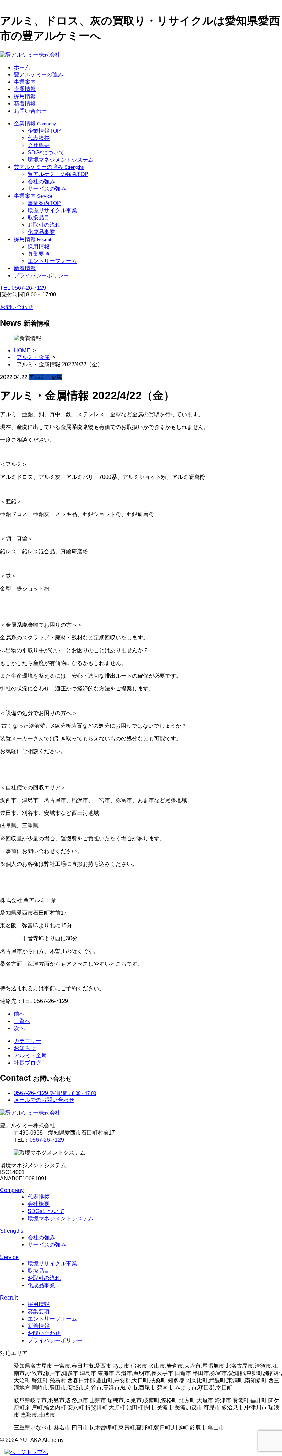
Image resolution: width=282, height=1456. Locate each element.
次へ (19, 1028)
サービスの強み (47, 189)
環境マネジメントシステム (61, 160)
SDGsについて (46, 152)
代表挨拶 (39, 138)
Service (9, 1257)
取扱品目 (39, 218)
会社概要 (39, 145)
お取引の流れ (44, 225)
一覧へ (22, 1021)
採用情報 (25, 96)
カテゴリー (27, 1041)
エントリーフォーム (52, 261)
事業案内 (25, 82)
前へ (19, 1014)
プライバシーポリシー (41, 275)
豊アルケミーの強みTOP (58, 174)
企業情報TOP (44, 131)
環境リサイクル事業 (52, 210)
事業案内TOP (44, 203)
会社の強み (41, 181)
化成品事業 (41, 232)
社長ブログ (27, 1063)
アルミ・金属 (33, 357)
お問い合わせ (30, 111)
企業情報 (25, 89)
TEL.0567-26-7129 (23, 288)
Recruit (9, 1298)
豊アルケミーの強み (38, 75)
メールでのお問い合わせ (44, 1100)
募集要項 (39, 254)
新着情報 (25, 103)
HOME (22, 350)
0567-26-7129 (47, 1140)
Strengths (11, 1231)
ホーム (22, 67)
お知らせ (25, 1048)
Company (12, 1190)
